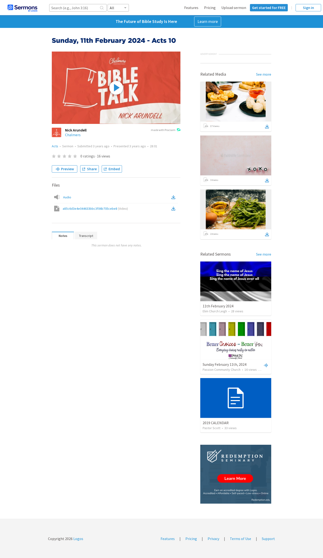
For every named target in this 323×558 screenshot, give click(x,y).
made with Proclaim (163, 130)
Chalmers (73, 134)
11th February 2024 (218, 306)
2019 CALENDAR (216, 422)
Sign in (308, 7)
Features (191, 7)
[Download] (267, 126)
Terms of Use (240, 538)
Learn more (207, 21)
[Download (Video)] (174, 208)
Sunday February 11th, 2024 (224, 364)
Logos (78, 538)
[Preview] (265, 365)
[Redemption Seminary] (235, 474)
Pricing (210, 7)
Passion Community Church (221, 369)
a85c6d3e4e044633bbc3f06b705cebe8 (95, 208)
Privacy (213, 538)
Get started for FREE (269, 7)
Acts (55, 146)
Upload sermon (233, 7)
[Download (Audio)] (174, 197)
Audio (67, 197)
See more (263, 74)
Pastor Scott (211, 428)
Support (268, 538)
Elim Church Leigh (215, 311)
